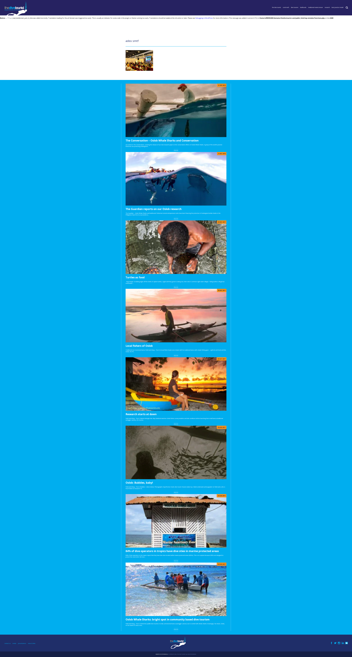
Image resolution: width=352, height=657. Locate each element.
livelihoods (303, 7)
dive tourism (294, 7)
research (327, 7)
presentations (22, 643)
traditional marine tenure (315, 7)
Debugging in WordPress (204, 18)
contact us (7, 643)
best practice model (337, 7)
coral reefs (286, 7)
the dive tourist (276, 7)
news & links (31, 643)
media (14, 643)
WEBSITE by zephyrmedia (161, 654)
